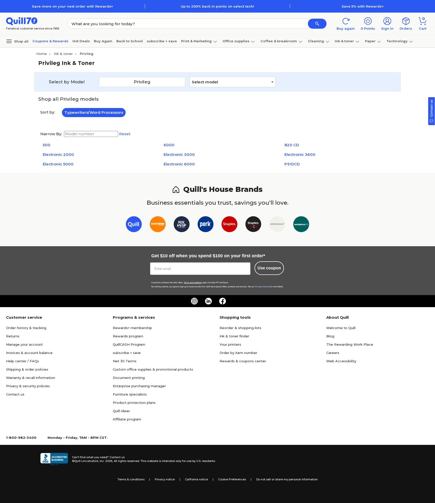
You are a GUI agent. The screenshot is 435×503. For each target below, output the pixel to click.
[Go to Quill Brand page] (134, 225)
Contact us (15, 394)
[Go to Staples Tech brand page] (253, 225)
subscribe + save (162, 41)
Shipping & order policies (27, 369)
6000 (169, 144)
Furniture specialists (130, 394)
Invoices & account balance (29, 353)
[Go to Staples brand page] (229, 225)
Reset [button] (124, 134)
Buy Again (103, 41)
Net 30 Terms (124, 361)
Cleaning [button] (316, 41)
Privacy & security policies (28, 386)
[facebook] (223, 301)
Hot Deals (81, 41)
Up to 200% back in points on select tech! (217, 6)
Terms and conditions (193, 282)
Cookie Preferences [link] (232, 479)
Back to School (129, 41)
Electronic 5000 (58, 164)
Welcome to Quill (340, 328)
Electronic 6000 (179, 164)
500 (46, 144)
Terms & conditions (131, 479)
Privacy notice (165, 479)
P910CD (292, 164)
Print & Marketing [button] (196, 41)
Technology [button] (397, 41)
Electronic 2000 (58, 154)
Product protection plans (134, 403)
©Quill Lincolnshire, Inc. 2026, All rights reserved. (106, 461)
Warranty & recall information (30, 378)
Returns (12, 336)
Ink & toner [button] (344, 41)
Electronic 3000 (179, 154)
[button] (317, 24)
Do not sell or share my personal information (287, 479)
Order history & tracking (26, 328)
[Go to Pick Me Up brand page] (182, 225)
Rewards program (128, 336)
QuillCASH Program (129, 344)
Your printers (230, 344)
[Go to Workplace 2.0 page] (301, 225)
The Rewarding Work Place (349, 344)
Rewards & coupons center (243, 361)
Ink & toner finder (234, 336)
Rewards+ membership (132, 328)
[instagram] (194, 301)
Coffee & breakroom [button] (279, 41)
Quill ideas (121, 411)
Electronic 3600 (299, 154)
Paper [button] (370, 41)
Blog (330, 336)
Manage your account (24, 344)
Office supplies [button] (236, 41)
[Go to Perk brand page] (206, 225)
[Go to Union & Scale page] (277, 225)
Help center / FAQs (22, 361)
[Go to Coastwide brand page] (158, 225)
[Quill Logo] (22, 20)
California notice (196, 479)
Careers (332, 353)
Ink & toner (63, 54)
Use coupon (269, 268)
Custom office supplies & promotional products (153, 369)
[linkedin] (208, 301)
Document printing (129, 378)
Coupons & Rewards (50, 41)
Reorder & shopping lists (240, 328)
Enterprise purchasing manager (139, 386)
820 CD (291, 144)
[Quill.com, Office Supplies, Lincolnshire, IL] (54, 459)
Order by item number (238, 353)
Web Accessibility (341, 361)
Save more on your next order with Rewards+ (72, 6)
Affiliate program (127, 419)
